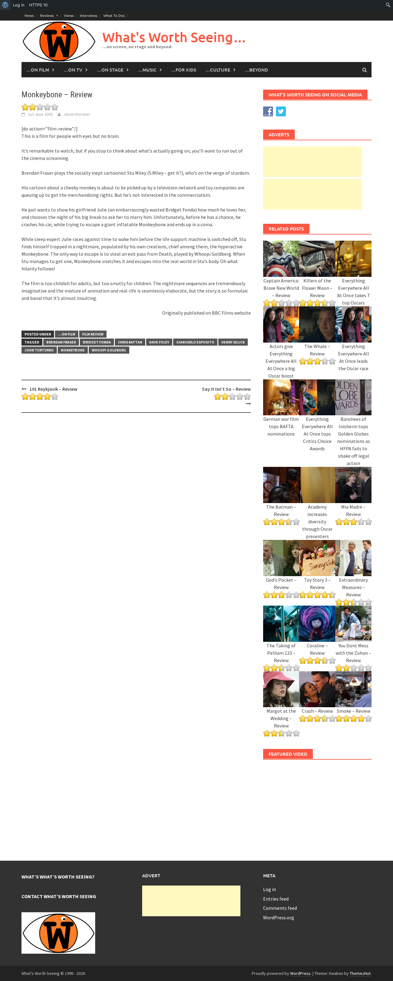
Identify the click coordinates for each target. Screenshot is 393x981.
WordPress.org (278, 917)
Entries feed (276, 899)
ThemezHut (360, 973)
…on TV (73, 70)
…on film (37, 70)
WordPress (300, 973)
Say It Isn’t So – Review (226, 389)
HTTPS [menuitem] (38, 4)
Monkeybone (73, 350)
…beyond (256, 70)
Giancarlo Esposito (195, 342)
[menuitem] (5, 5)
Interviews (88, 15)
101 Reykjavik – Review (53, 389)
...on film (66, 334)
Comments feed (280, 908)
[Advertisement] (312, 161)
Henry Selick (233, 342)
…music (147, 70)
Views (69, 15)
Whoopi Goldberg (109, 350)
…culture (217, 70)
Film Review (92, 334)
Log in (269, 889)
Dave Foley (159, 342)
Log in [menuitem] (19, 4)
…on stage (110, 70)
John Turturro (39, 350)
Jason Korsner (77, 114)
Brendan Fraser (61, 342)
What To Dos (114, 15)
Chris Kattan (130, 342)
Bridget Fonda (97, 342)
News (29, 15)
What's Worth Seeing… (174, 37)
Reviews (47, 15)
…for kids (183, 70)
